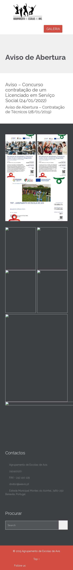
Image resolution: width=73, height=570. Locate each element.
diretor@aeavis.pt (17, 484)
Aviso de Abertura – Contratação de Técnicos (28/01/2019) (34, 109)
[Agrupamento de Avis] (38, 11)
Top (35, 559)
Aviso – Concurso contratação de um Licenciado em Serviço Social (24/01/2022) (30, 92)
